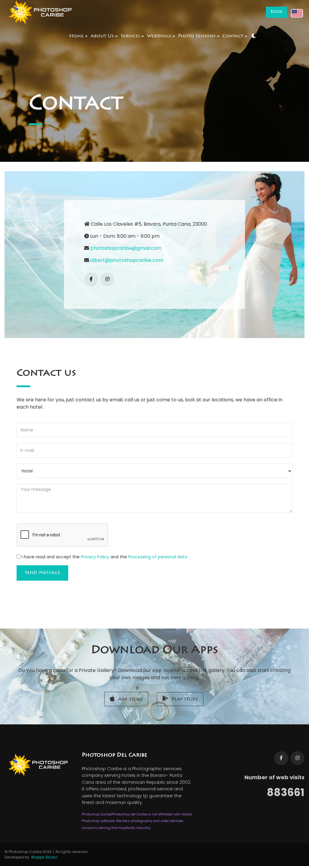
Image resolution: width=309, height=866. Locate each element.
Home (76, 36)
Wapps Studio (44, 857)
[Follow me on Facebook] (91, 279)
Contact (232, 36)
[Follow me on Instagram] (107, 279)
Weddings (159, 36)
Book (276, 12)
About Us (102, 36)
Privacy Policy (95, 557)
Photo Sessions (196, 36)
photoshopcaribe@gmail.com (125, 248)
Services (130, 36)
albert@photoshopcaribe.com (126, 260)
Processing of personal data (157, 557)
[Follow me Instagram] (297, 758)
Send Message (42, 572)
